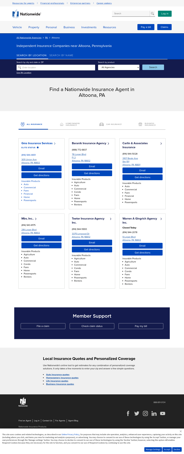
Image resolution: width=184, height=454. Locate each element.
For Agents (60, 420)
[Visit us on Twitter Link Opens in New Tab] (137, 415)
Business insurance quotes (60, 384)
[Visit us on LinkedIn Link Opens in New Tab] (154, 415)
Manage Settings (153, 449)
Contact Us (47, 420)
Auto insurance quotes (57, 374)
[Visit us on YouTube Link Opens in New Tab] (162, 415)
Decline (177, 449)
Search (153, 67)
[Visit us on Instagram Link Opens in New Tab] (145, 415)
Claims (164, 27)
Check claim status (98, 327)
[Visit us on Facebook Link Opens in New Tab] (128, 415)
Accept (167, 449)
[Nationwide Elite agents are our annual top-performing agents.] (37, 147)
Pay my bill (149, 327)
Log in (164, 13)
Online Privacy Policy (70, 434)
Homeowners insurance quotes (62, 377)
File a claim (51, 327)
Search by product (106, 62)
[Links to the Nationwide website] (23, 406)
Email (42, 168)
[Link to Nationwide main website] (26, 17)
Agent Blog (73, 420)
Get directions (41, 175)
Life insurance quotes (57, 381)
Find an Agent (25, 420)
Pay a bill (146, 27)
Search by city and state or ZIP (30, 62)
